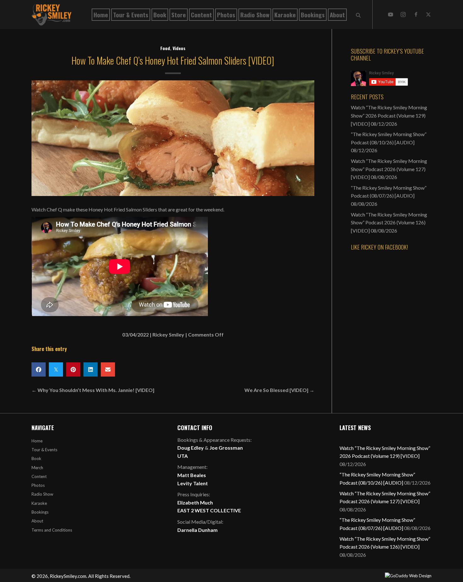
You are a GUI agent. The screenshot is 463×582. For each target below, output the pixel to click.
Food (165, 48)
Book (36, 458)
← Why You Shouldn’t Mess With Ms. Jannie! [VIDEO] (92, 390)
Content (39, 476)
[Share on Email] (108, 369)
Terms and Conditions (51, 530)
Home (37, 440)
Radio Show (42, 494)
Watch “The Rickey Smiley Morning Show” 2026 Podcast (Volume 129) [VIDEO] (389, 115)
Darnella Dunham (197, 530)
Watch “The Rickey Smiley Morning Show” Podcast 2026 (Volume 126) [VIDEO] (389, 222)
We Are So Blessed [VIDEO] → (279, 390)
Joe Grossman (226, 448)
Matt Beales (191, 475)
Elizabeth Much (195, 502)
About (37, 520)
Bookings (40, 512)
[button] (390, 14)
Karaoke (39, 503)
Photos (38, 485)
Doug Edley (190, 448)
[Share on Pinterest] (73, 369)
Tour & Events (44, 449)
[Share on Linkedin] (90, 369)
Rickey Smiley (168, 334)
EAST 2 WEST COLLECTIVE (209, 510)
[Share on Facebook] (38, 369)
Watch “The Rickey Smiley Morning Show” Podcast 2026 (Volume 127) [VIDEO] (389, 169)
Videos (179, 48)
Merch (37, 467)
